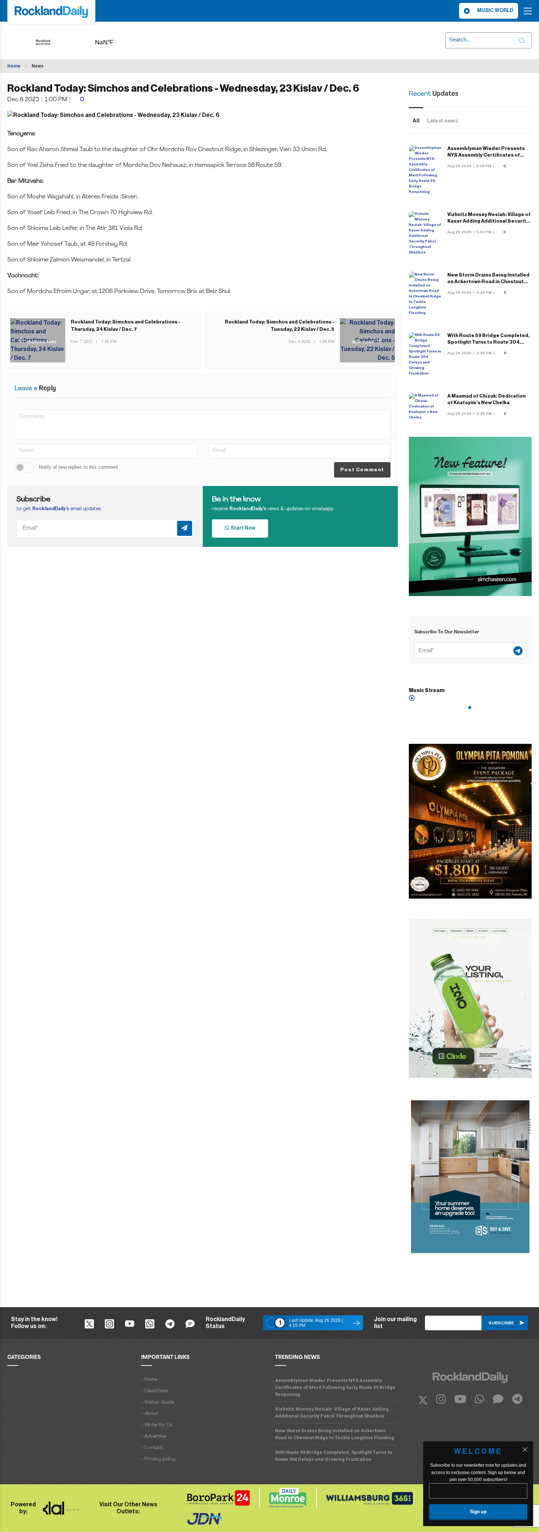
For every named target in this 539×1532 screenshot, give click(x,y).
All (415, 120)
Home (14, 66)
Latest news (442, 120)
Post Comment (362, 469)
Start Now (242, 528)
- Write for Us (156, 1425)
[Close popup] (525, 1449)
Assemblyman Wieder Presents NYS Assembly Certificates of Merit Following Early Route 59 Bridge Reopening (335, 1387)
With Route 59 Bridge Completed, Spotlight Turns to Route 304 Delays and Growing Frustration (488, 342)
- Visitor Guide (157, 1402)
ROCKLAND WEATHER (115, 40)
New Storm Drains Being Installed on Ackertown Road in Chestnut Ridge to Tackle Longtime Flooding (334, 1434)
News (38, 66)
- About (149, 1413)
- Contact (152, 1447)
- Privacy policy (158, 1459)
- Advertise (153, 1436)
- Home (149, 1379)
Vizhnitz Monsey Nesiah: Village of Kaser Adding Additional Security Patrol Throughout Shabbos (489, 221)
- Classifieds (154, 1391)
